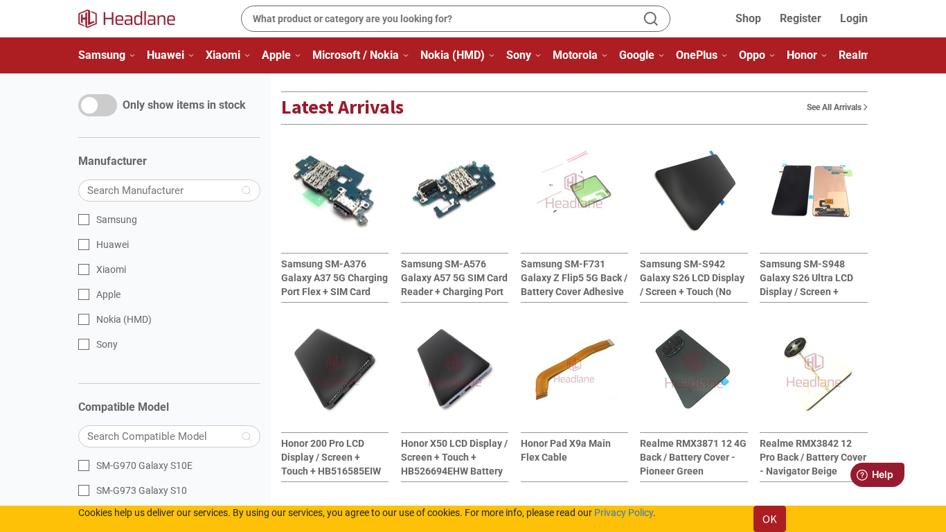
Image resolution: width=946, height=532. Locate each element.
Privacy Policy (623, 512)
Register (800, 18)
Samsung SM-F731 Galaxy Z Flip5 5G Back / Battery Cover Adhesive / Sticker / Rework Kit (574, 278)
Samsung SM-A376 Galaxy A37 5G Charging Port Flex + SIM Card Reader (334, 278)
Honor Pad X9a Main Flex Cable (566, 450)
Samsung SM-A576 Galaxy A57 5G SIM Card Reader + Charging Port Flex (454, 278)
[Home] (135, 18)
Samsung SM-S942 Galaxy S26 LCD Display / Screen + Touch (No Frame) (692, 278)
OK (769, 519)
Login (854, 18)
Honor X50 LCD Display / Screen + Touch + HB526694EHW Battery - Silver (454, 458)
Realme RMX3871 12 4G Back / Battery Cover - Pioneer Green (693, 457)
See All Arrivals (835, 107)
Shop (748, 18)
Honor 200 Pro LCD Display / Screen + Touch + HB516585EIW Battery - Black (331, 458)
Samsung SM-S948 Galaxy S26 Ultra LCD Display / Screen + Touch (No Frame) (806, 278)
